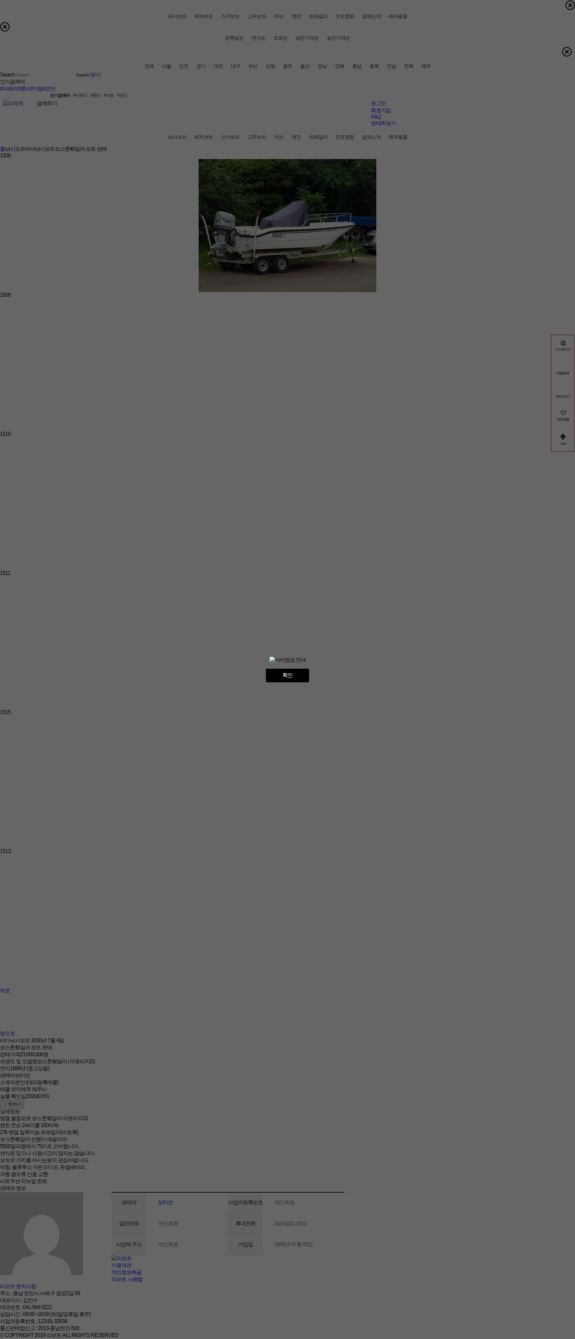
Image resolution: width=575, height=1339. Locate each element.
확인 (287, 675)
